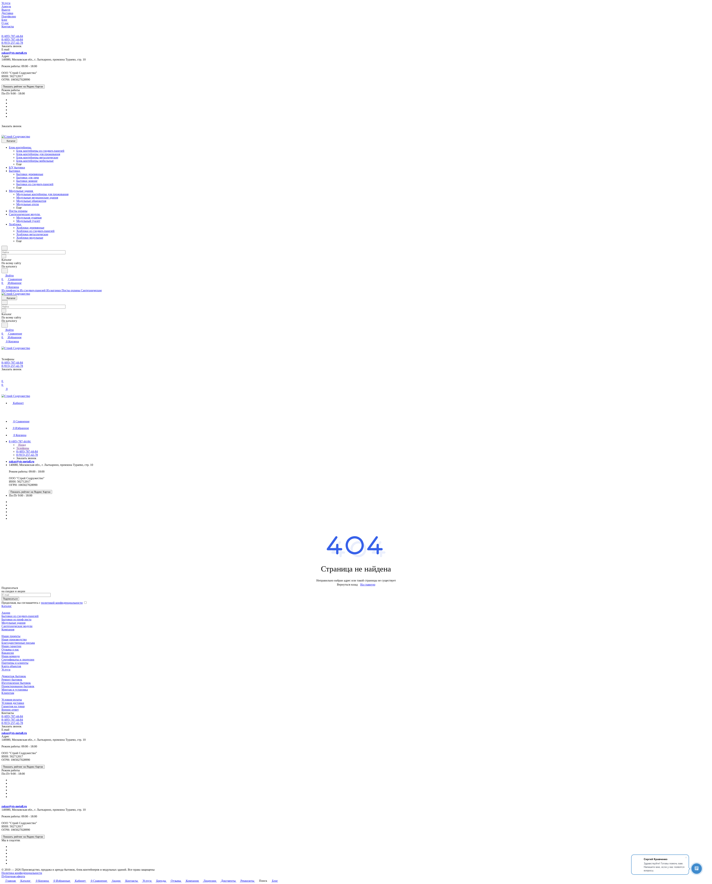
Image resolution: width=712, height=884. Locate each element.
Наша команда (10, 656)
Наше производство (14, 639)
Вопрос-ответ (10, 709)
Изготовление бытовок (16, 682)
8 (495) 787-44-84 (12, 36)
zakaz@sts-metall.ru (14, 52)
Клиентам (7, 693)
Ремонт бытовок (11, 679)
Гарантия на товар (13, 706)
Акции (5, 612)
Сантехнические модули (16, 626)
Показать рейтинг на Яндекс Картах (23, 86)
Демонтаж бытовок (13, 676)
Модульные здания (13, 622)
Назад (22, 444)
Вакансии (7, 652)
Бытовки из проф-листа (16, 619)
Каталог (6, 606)
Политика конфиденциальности (21, 873)
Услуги (5, 669)
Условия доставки (12, 703)
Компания (7, 629)
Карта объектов (11, 666)
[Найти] (4, 270)
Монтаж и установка (14, 689)
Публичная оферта (13, 876)
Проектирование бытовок (17, 686)
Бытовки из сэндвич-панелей (20, 616)
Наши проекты (10, 636)
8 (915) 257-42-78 (12, 42)
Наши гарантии (11, 646)
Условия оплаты (11, 699)
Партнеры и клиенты (14, 662)
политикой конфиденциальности (62, 602)
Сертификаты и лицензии (17, 659)
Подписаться (10, 598)
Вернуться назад (347, 584)
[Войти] (3, 377)
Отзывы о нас (10, 649)
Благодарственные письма (18, 642)
